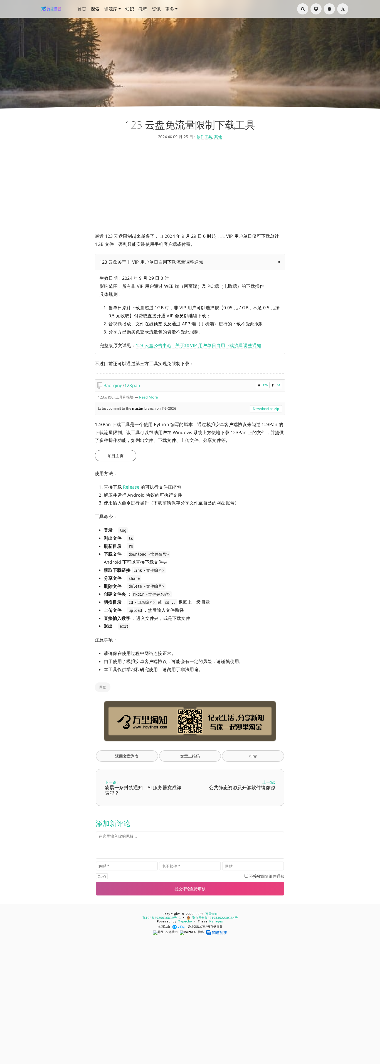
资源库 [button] (110, 9)
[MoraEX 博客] (193, 932)
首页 (81, 9)
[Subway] (316, 8)
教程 (143, 9)
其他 (218, 136)
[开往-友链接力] (166, 932)
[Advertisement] (190, 188)
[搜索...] (302, 8)
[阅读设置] (342, 8)
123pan (132, 385)
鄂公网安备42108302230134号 (214, 918)
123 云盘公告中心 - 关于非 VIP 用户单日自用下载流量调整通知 (198, 345)
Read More (148, 397)
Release (131, 487)
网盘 (102, 687)
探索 (95, 9)
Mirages (216, 921)
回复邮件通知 (266, 876)
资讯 (156, 9)
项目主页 (116, 455)
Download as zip (266, 408)
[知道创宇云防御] (216, 932)
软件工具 (204, 136)
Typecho (185, 921)
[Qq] (329, 8)
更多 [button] (169, 9)
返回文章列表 (127, 756)
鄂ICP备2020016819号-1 (161, 918)
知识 (129, 9)
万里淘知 (211, 914)
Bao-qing (113, 385)
